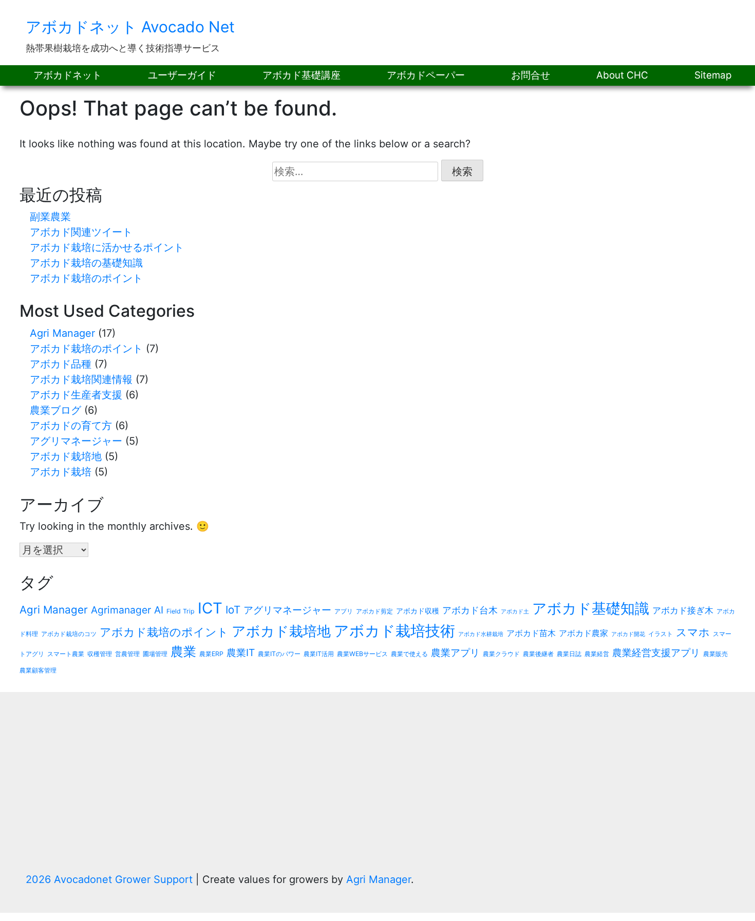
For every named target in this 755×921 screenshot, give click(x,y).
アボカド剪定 (374, 611)
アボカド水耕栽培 (480, 634)
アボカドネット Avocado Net (130, 26)
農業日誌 (569, 654)
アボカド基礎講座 (301, 75)
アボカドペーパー (426, 75)
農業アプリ (455, 652)
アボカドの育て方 (71, 425)
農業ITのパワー (279, 654)
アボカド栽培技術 (394, 631)
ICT (210, 608)
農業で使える (409, 654)
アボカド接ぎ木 (682, 610)
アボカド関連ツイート (81, 232)
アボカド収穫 (417, 611)
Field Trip (180, 611)
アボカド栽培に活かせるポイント (107, 247)
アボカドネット (67, 75)
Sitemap (713, 75)
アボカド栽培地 (66, 456)
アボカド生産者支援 (76, 395)
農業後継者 (538, 654)
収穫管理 (99, 654)
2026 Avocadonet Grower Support (111, 879)
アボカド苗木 (531, 633)
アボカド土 (515, 611)
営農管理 (127, 654)
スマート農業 (65, 654)
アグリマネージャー (76, 441)
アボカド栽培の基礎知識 (86, 263)
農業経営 (596, 654)
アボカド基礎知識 (590, 608)
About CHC (622, 75)
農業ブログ (55, 410)
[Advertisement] (377, 795)
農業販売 (715, 654)
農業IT (240, 652)
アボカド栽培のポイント (86, 278)
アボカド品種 (60, 364)
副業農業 (50, 216)
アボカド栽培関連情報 (81, 379)
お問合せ (530, 75)
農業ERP (211, 654)
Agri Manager (62, 333)
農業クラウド (501, 654)
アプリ (343, 611)
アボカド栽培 (60, 472)
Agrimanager (121, 610)
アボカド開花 (628, 634)
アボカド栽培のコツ (69, 634)
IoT (232, 609)
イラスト (660, 634)
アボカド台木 (470, 610)
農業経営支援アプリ (656, 652)
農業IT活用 (319, 654)
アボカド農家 (583, 633)
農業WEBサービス (362, 654)
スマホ (693, 632)
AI (158, 610)
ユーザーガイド (182, 75)
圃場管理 (155, 654)
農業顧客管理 (38, 670)
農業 (183, 651)
